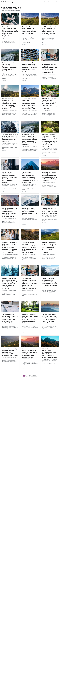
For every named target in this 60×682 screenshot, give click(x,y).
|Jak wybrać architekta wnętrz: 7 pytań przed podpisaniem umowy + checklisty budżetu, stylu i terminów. (29, 212)
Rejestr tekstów (47, 1)
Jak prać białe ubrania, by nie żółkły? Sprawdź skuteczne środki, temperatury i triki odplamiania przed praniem (10, 352)
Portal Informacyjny (7, 2)
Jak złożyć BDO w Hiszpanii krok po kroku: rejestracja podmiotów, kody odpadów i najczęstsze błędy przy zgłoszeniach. (10, 138)
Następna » (34, 375)
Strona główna (56, 1)
